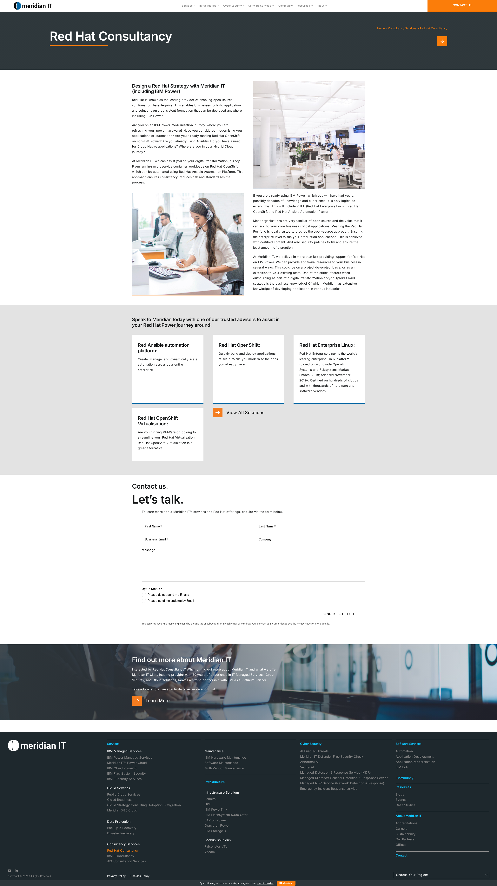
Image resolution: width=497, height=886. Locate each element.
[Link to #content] (442, 41)
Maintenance (214, 751)
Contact (401, 855)
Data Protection (119, 821)
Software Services (408, 744)
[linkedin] (16, 870)
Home (381, 28)
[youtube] (9, 870)
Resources (403, 787)
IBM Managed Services (124, 751)
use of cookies (265, 883)
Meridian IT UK (143, 675)
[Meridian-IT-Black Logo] (33, 3)
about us (207, 689)
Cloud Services (118, 788)
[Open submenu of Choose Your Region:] (486, 875)
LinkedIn (166, 689)
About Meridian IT (409, 816)
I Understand (286, 883)
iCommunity (404, 778)
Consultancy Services (402, 28)
